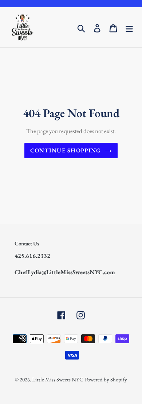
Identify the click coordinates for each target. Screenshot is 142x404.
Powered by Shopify (106, 379)
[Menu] (129, 27)
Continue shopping (65, 150)
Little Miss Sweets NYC (57, 379)
